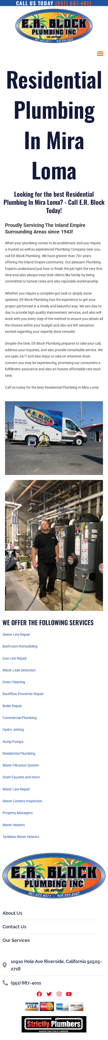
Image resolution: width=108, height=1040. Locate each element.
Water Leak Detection (19, 670)
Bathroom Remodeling (20, 646)
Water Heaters (14, 825)
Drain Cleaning (14, 682)
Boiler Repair (12, 706)
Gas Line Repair (15, 658)
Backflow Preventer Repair (23, 694)
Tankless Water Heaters (21, 837)
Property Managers (18, 813)
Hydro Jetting (13, 730)
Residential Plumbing (19, 753)
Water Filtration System (21, 765)
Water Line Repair (16, 789)
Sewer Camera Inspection (22, 801)
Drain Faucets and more (21, 777)
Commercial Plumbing (20, 718)
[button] (100, 53)
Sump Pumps (13, 742)
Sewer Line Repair (16, 634)
